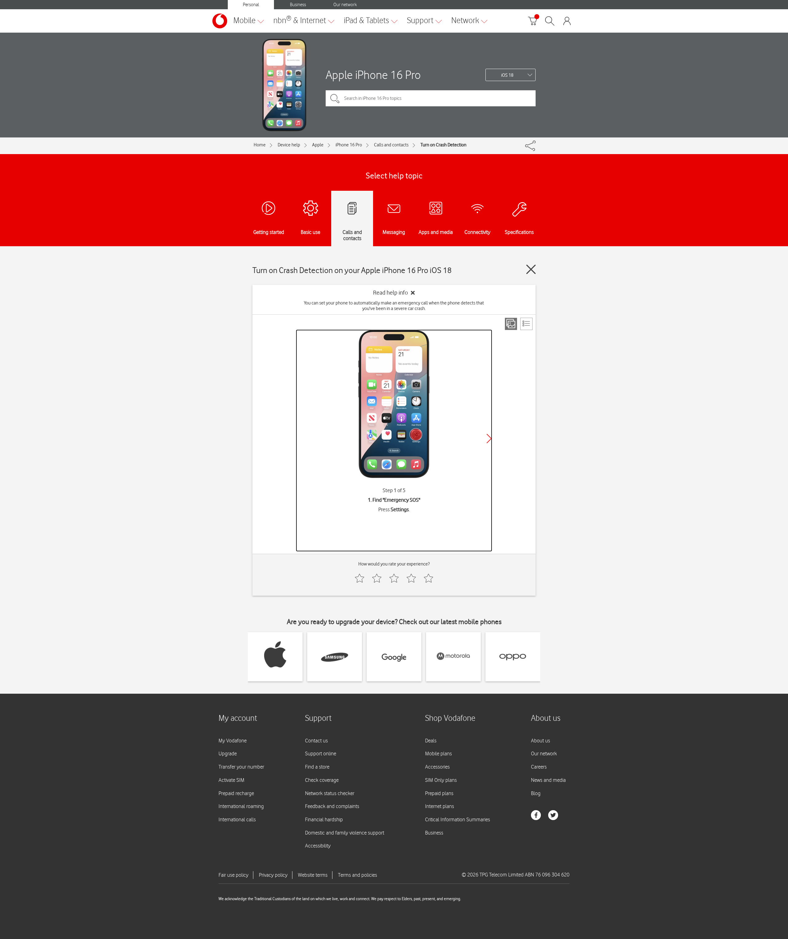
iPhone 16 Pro (349, 145)
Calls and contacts (391, 145)
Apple (318, 145)
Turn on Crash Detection (443, 145)
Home (260, 145)
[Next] (489, 438)
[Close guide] (531, 269)
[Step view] (511, 324)
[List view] (526, 324)
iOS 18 (507, 75)
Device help (289, 145)
